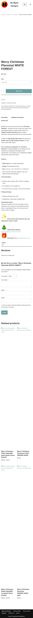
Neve (9, 616)
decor (26, 106)
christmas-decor (11, 106)
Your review (4, 280)
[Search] (30, 4)
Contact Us (11, 613)
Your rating (4, 276)
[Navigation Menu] (25, 4)
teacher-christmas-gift (6, 109)
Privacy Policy (17, 611)
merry (13, 107)
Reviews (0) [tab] (4, 120)
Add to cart (19, 91)
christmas (6, 106)
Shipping (4, 613)
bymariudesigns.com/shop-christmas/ (11, 231)
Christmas (8, 14)
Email (3, 297)
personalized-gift (24, 107)
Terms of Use (26, 611)
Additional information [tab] (17, 117)
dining (29, 106)
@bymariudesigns (6, 611)
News (17, 613)
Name (3, 290)
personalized (18, 107)
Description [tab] (4, 117)
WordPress (22, 616)
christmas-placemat (20, 106)
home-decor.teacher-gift (6, 107)
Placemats (15, 14)
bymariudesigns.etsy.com (24, 238)
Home (2, 14)
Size (2, 79)
